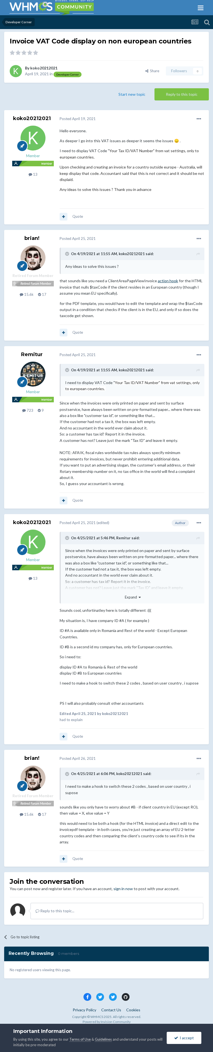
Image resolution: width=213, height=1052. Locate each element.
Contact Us (111, 1009)
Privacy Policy (84, 1009)
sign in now (123, 888)
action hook (168, 280)
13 (34, 174)
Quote (77, 216)
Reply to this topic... (56, 910)
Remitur (32, 354)
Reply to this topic (181, 94)
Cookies (133, 1009)
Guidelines (103, 1039)
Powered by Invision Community (107, 1022)
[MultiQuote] (63, 217)
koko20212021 (43, 68)
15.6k (28, 294)
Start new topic (131, 94)
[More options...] (198, 119)
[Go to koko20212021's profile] (16, 71)
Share (153, 71)
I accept (186, 1037)
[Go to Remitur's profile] (33, 374)
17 (43, 294)
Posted (78, 118)
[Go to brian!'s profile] (33, 257)
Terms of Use (80, 1039)
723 (29, 410)
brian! (31, 238)
